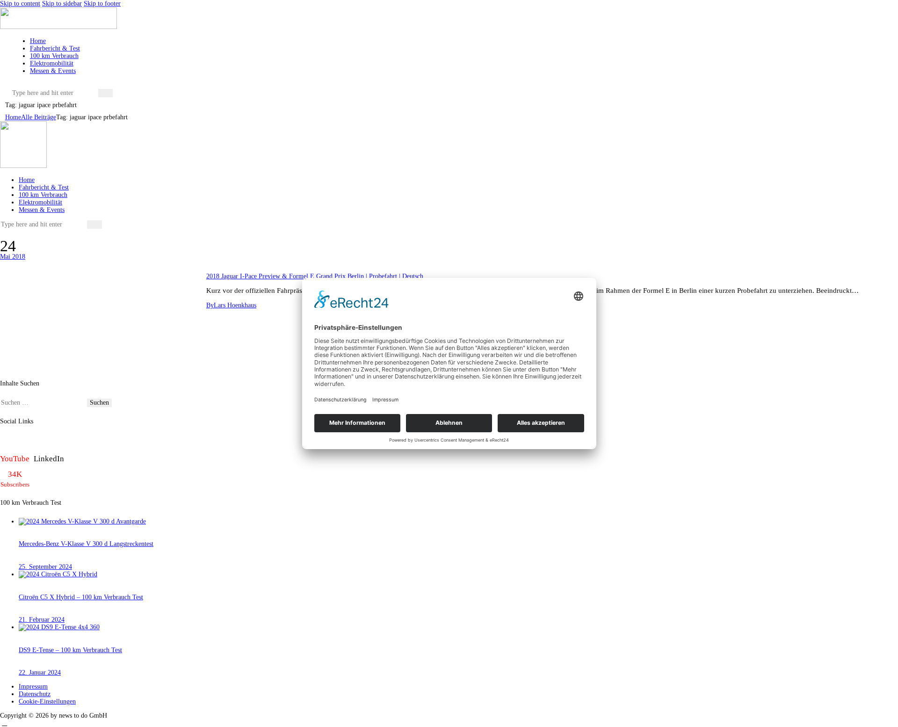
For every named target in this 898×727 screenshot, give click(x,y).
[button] (16, 84)
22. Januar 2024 (40, 672)
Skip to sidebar (62, 3)
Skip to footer (102, 3)
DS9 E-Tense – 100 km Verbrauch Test (70, 650)
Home (13, 117)
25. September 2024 (45, 566)
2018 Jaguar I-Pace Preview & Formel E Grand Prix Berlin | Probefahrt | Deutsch (314, 276)
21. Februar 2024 (42, 619)
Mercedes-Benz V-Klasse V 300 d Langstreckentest (86, 543)
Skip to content (20, 3)
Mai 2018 (12, 256)
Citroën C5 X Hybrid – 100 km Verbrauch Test (81, 597)
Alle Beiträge (38, 117)
